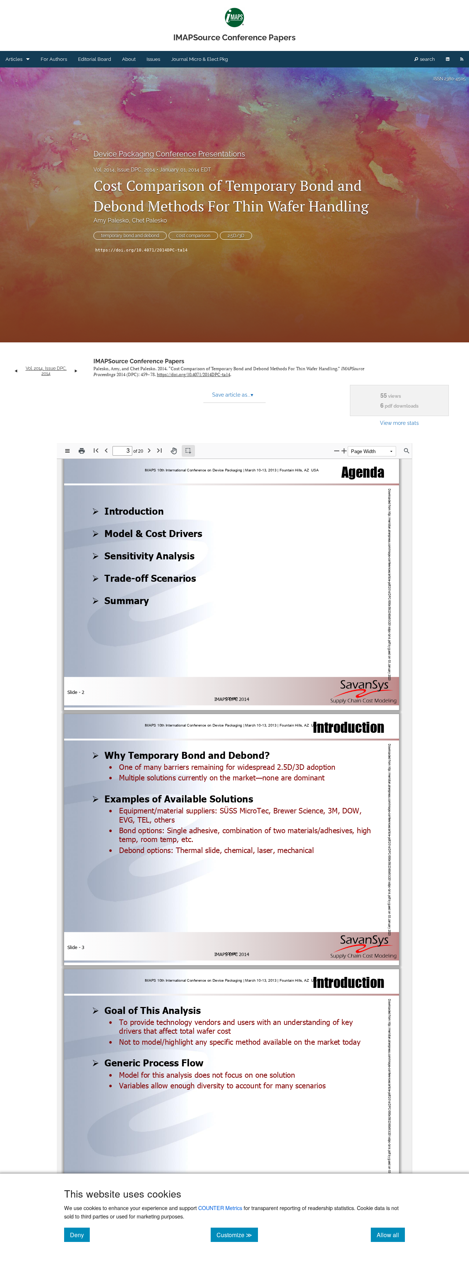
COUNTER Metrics (220, 1208)
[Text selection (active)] (188, 451)
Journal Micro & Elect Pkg (199, 59)
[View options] (67, 450)
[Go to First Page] (96, 450)
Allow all (391, 1234)
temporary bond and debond (130, 235)
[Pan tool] (173, 451)
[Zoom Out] (336, 450)
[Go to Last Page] (159, 450)
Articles (13, 59)
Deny (80, 1234)
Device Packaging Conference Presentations (169, 154)
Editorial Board (94, 59)
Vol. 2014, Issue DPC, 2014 (124, 170)
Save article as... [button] (232, 395)
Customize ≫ (237, 1234)
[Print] (81, 451)
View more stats (399, 423)
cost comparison (193, 235)
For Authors (54, 59)
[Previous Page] (106, 450)
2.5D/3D (236, 235)
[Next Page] (149, 450)
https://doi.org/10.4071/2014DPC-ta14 (141, 250)
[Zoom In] (344, 450)
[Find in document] (406, 451)
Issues (153, 59)
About (129, 59)
